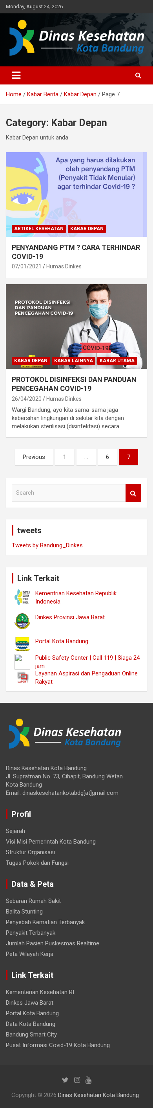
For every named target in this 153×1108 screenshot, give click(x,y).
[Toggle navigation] (16, 75)
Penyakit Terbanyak (30, 932)
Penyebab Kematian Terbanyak (45, 922)
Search (133, 493)
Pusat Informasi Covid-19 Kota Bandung (58, 1045)
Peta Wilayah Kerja (29, 954)
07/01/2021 (27, 266)
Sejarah (15, 831)
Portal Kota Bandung (32, 1013)
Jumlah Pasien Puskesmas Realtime (52, 943)
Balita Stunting (24, 911)
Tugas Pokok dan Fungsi (37, 862)
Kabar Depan (87, 228)
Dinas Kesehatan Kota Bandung (98, 1095)
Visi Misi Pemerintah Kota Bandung (51, 841)
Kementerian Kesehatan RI (40, 992)
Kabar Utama (117, 360)
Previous (34, 456)
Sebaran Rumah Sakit (33, 900)
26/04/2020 (27, 399)
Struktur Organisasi (30, 852)
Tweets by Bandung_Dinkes (47, 545)
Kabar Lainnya (73, 360)
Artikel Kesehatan (39, 228)
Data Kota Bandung (30, 1023)
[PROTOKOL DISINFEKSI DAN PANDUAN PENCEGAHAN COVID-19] (76, 326)
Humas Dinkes (64, 266)
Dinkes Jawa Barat (29, 1002)
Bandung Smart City (31, 1034)
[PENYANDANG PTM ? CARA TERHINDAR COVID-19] (76, 194)
